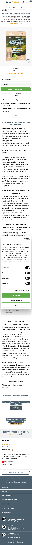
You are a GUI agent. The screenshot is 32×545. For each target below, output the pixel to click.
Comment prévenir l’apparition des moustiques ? (16, 403)
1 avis (20, 23)
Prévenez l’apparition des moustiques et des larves (13, 8)
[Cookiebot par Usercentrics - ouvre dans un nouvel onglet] (23, 238)
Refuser (16, 305)
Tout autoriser (16, 295)
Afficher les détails (21, 290)
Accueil (3, 7)
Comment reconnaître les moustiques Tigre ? (16, 420)
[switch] (27, 273)
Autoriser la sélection (16, 300)
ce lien (10, 312)
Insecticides (9, 7)
